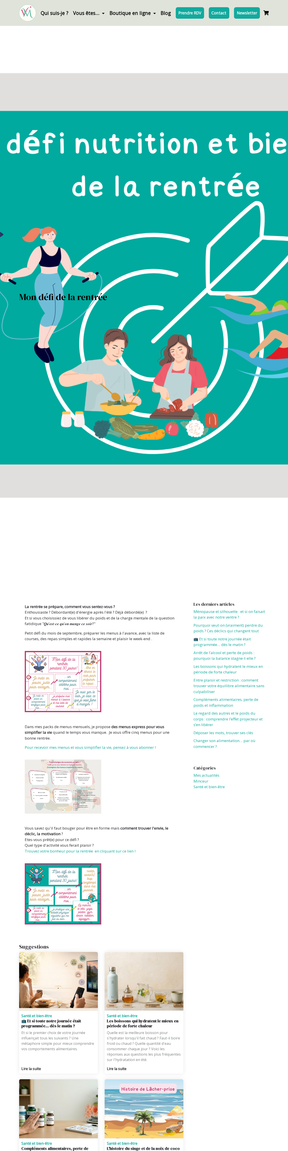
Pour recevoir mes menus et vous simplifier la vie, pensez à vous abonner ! (90, 747)
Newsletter (247, 13)
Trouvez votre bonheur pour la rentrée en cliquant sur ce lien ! (80, 851)
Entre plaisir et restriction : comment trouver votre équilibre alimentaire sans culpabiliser (229, 686)
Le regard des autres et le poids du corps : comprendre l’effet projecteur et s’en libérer (228, 719)
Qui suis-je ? (54, 13)
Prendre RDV (189, 13)
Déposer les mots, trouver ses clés (223, 732)
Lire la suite (31, 1068)
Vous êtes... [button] (87, 13)
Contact (219, 13)
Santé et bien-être (36, 1015)
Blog (166, 13)
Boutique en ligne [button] (131, 13)
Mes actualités (206, 775)
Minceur (201, 781)
